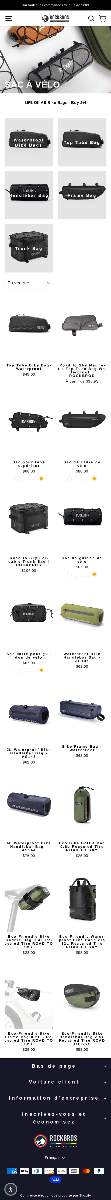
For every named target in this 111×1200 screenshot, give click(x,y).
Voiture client (54, 1082)
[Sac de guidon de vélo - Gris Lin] (82, 574)
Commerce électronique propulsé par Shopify (55, 1195)
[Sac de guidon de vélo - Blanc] (76, 574)
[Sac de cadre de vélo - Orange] (94, 479)
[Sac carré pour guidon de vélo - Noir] (17, 670)
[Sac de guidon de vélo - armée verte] (88, 574)
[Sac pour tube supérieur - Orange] (41, 479)
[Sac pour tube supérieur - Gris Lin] (29, 479)
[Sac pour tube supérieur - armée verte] (35, 479)
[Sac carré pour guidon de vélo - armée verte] (35, 670)
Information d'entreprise (54, 1098)
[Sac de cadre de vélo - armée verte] (88, 479)
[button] (10, 1189)
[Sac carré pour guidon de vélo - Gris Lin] (29, 670)
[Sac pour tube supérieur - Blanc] (23, 479)
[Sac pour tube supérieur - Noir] (17, 479)
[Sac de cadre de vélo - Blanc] (76, 479)
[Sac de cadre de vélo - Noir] (70, 479)
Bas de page (54, 1066)
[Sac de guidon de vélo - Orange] (94, 574)
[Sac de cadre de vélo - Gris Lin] (82, 479)
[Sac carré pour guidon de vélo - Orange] (41, 670)
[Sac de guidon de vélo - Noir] (70, 574)
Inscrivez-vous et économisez (54, 1118)
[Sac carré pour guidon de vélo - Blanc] (23, 670)
